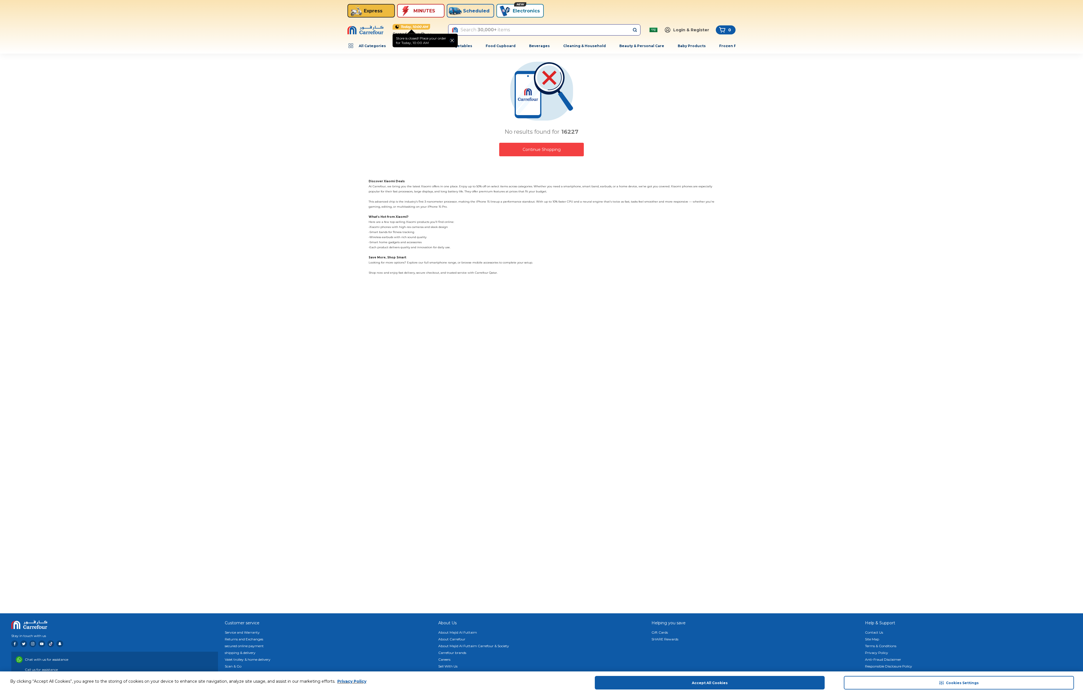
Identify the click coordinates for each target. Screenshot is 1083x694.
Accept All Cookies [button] (710, 683)
